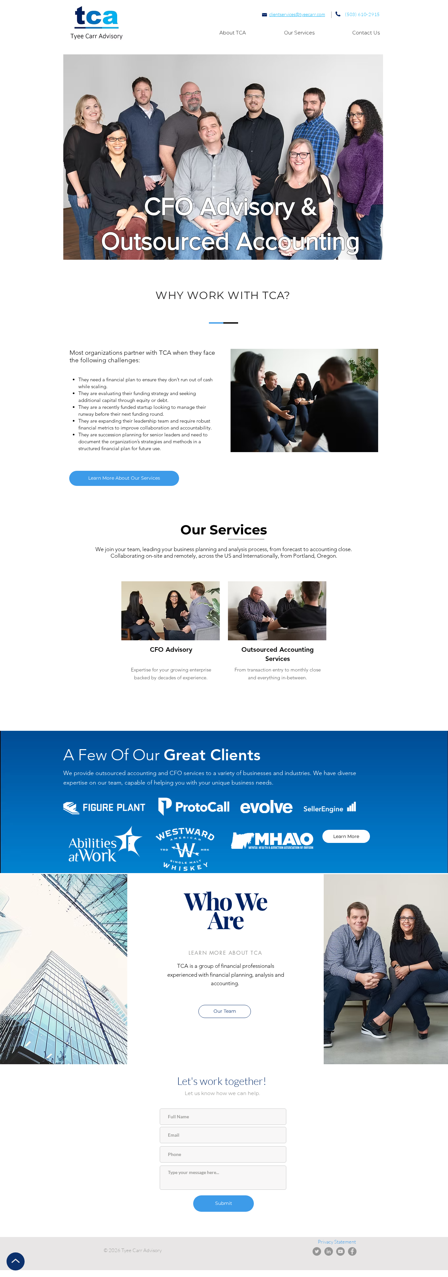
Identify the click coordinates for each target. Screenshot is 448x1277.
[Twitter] (317, 1251)
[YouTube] (340, 1251)
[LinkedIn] (328, 1251)
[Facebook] (352, 1251)
